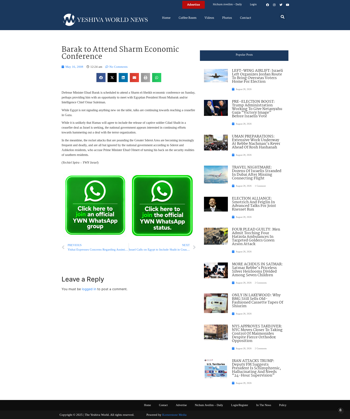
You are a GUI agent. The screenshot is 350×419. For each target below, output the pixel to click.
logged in (89, 289)
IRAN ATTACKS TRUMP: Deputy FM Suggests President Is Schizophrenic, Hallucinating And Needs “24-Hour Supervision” (256, 368)
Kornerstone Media (174, 414)
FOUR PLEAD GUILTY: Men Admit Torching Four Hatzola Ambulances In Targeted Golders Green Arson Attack (256, 236)
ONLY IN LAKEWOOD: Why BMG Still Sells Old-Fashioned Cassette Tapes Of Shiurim (257, 300)
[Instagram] (274, 5)
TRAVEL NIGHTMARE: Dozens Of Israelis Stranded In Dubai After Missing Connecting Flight (256, 172)
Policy (282, 405)
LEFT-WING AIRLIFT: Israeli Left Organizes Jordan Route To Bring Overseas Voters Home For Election (257, 76)
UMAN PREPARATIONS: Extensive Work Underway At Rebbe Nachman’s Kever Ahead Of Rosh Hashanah (256, 141)
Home (166, 18)
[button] (282, 16)
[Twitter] (281, 5)
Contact (245, 18)
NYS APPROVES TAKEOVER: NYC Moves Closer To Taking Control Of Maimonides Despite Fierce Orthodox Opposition (257, 333)
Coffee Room (187, 18)
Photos (227, 18)
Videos (209, 18)
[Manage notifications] (340, 410)
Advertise (181, 405)
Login (253, 4)
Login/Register (239, 405)
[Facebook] (267, 5)
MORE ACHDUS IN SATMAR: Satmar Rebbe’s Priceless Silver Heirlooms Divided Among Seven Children (257, 269)
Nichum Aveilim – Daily (227, 4)
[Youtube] (287, 5)
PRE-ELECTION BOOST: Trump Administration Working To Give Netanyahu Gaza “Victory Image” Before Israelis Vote (257, 109)
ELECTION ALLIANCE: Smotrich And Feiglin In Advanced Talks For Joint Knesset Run (254, 204)
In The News (263, 405)
